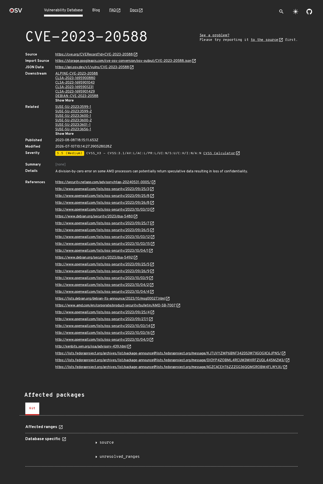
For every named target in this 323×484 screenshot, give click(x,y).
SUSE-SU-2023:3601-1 (73, 125)
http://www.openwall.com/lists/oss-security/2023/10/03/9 (101, 278)
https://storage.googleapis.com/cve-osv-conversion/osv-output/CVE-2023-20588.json (123, 61)
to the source (264, 40)
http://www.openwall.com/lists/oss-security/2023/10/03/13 (102, 210)
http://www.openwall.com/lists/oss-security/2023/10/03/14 (102, 326)
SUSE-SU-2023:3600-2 (73, 120)
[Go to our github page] (309, 11)
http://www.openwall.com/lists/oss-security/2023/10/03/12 (102, 237)
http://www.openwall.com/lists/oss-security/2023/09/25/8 (102, 196)
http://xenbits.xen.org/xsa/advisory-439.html (91, 346)
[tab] (32, 409)
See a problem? (214, 35)
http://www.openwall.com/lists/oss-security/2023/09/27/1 (101, 319)
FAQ (112, 10)
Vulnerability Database (63, 10)
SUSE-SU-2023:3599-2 (73, 111)
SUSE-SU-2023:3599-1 (73, 107)
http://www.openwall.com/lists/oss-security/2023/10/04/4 (102, 292)
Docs (134, 10)
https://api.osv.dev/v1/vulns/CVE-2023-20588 (92, 67)
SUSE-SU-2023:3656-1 (73, 129)
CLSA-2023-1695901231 (74, 87)
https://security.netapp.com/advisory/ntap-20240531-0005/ (103, 182)
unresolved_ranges (120, 456)
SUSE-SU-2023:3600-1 (73, 116)
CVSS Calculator (219, 153)
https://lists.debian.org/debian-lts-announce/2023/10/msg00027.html (110, 299)
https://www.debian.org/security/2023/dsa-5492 (94, 257)
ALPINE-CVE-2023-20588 (76, 74)
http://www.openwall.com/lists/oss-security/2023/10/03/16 (102, 333)
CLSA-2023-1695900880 (75, 78)
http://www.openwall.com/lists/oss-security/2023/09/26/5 (102, 230)
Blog (96, 10)
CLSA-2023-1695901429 (75, 91)
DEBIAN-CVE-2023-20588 (76, 96)
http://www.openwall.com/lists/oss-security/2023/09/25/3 (102, 189)
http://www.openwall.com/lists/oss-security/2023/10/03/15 (102, 244)
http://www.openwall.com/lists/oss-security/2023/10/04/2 (102, 285)
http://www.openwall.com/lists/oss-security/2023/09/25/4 (102, 312)
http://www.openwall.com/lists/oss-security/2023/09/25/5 (102, 264)
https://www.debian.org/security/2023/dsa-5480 (94, 216)
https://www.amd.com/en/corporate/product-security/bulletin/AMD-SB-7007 (115, 305)
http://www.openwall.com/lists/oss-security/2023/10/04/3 (102, 340)
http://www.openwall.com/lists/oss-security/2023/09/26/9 (102, 271)
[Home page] (15, 12)
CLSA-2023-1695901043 (75, 83)
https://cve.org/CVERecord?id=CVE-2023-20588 (94, 54)
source (107, 442)
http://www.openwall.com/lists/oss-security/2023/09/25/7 (102, 223)
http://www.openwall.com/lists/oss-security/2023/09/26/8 (102, 203)
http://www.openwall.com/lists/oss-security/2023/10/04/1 (101, 251)
